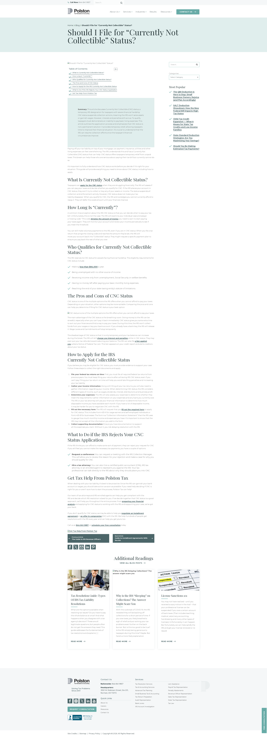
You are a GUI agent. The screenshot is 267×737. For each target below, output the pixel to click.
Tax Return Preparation (143, 697)
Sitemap (82, 734)
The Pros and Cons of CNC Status (85, 83)
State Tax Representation (177, 700)
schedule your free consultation (106, 525)
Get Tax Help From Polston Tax (84, 93)
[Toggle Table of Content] (114, 69)
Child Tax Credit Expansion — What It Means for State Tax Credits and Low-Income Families (185, 124)
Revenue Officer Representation (180, 694)
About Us (104, 703)
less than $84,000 (89, 267)
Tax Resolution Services (143, 684)
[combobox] (184, 77)
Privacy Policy (94, 734)
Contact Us (186, 12)
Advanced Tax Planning (143, 690)
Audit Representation (143, 700)
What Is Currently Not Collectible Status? (88, 73)
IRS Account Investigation (144, 707)
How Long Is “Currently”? (82, 76)
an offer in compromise (91, 516)
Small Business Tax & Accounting (147, 694)
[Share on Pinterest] (93, 547)
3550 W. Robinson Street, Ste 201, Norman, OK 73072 (114, 691)
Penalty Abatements (175, 690)
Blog (77, 25)
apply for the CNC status (91, 185)
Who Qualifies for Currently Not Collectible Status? (91, 79)
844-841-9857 (80, 2)
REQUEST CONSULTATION (82, 709)
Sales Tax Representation (177, 697)
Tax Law (171, 703)
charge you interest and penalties (112, 338)
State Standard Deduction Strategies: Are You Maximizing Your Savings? (186, 138)
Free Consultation (264, 720)
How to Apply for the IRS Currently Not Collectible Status (94, 86)
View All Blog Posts (131, 563)
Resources (104, 709)
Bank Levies (139, 703)
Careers (103, 706)
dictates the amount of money (104, 219)
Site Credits (72, 734)
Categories (174, 74)
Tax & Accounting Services (144, 687)
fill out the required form (133, 410)
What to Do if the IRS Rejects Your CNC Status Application (94, 90)
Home (70, 25)
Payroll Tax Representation (178, 687)
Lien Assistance (173, 684)
